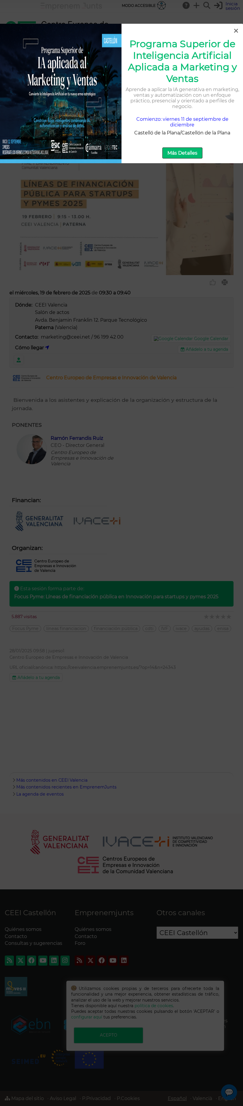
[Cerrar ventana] (236, 31)
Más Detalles (182, 153)
